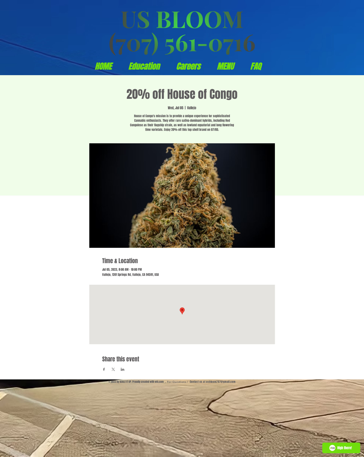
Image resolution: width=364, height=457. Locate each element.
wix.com (159, 382)
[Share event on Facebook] (104, 369)
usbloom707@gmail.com (220, 382)
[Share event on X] (113, 369)
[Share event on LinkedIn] (122, 369)
